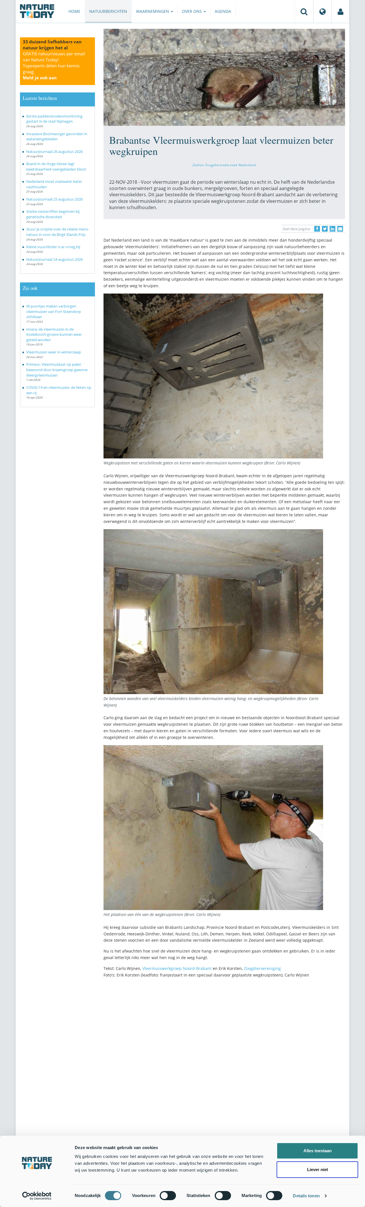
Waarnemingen (153, 11)
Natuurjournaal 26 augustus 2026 (54, 151)
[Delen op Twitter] (325, 229)
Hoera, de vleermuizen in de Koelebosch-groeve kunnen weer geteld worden (54, 334)
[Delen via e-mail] (340, 229)
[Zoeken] (304, 11)
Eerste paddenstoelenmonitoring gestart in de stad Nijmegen (54, 119)
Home (74, 11)
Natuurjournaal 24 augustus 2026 (54, 259)
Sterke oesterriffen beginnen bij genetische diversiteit (53, 214)
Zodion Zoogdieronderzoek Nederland (224, 165)
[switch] (168, 1195)
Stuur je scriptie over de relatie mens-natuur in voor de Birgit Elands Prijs (57, 232)
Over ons (192, 11)
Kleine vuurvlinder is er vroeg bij (53, 246)
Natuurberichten (108, 11)
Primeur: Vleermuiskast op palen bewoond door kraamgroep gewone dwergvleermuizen (57, 369)
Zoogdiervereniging (262, 968)
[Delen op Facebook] (317, 229)
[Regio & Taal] (322, 11)
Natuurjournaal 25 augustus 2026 (54, 199)
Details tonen (306, 1195)
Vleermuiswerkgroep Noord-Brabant (177, 968)
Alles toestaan (317, 1150)
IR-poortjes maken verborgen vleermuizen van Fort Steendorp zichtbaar (53, 311)
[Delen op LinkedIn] (332, 229)
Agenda (223, 11)
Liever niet (317, 1169)
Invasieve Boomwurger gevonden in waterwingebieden (56, 136)
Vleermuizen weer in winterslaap (53, 352)
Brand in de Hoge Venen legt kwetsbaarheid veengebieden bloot (56, 166)
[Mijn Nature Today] (340, 11)
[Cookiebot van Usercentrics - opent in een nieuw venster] (37, 1196)
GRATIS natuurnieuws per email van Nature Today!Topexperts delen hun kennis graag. (54, 65)
